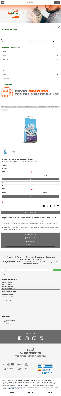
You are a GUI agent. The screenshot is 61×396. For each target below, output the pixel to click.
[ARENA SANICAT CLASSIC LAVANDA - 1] (5, 151)
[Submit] (53, 42)
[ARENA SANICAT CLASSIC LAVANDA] (30, 129)
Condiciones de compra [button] (8, 294)
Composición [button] (31, 238)
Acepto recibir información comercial (11, 274)
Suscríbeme (57, 270)
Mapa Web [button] (4, 313)
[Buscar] (53, 32)
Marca (3, 34)
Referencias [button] (31, 234)
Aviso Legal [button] (5, 306)
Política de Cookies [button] (7, 311)
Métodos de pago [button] (6, 298)
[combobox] (27, 37)
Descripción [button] (31, 212)
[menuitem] (30, 282)
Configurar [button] (11, 392)
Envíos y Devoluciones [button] (7, 300)
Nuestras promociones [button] (8, 286)
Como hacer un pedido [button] (8, 296)
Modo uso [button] (31, 241)
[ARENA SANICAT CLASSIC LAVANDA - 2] (14, 151)
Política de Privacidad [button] (7, 309)
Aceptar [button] (50, 392)
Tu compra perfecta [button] (7, 284)
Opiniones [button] (31, 245)
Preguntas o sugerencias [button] (8, 288)
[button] (4, 14)
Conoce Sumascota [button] (7, 282)
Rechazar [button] (30, 392)
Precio (3, 39)
